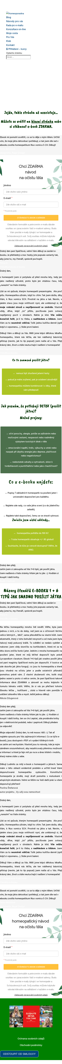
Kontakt (10, 45)
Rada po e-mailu (14, 25)
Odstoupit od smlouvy (19, 1054)
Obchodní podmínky (31, 1045)
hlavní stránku (42, 121)
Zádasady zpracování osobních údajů (31, 245)
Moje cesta (12, 33)
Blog (8, 17)
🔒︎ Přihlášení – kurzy (16, 49)
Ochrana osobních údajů (31, 1039)
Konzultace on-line (16, 29)
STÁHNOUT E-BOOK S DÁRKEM (31, 217)
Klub (8, 41)
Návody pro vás (14, 21)
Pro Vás (10, 37)
